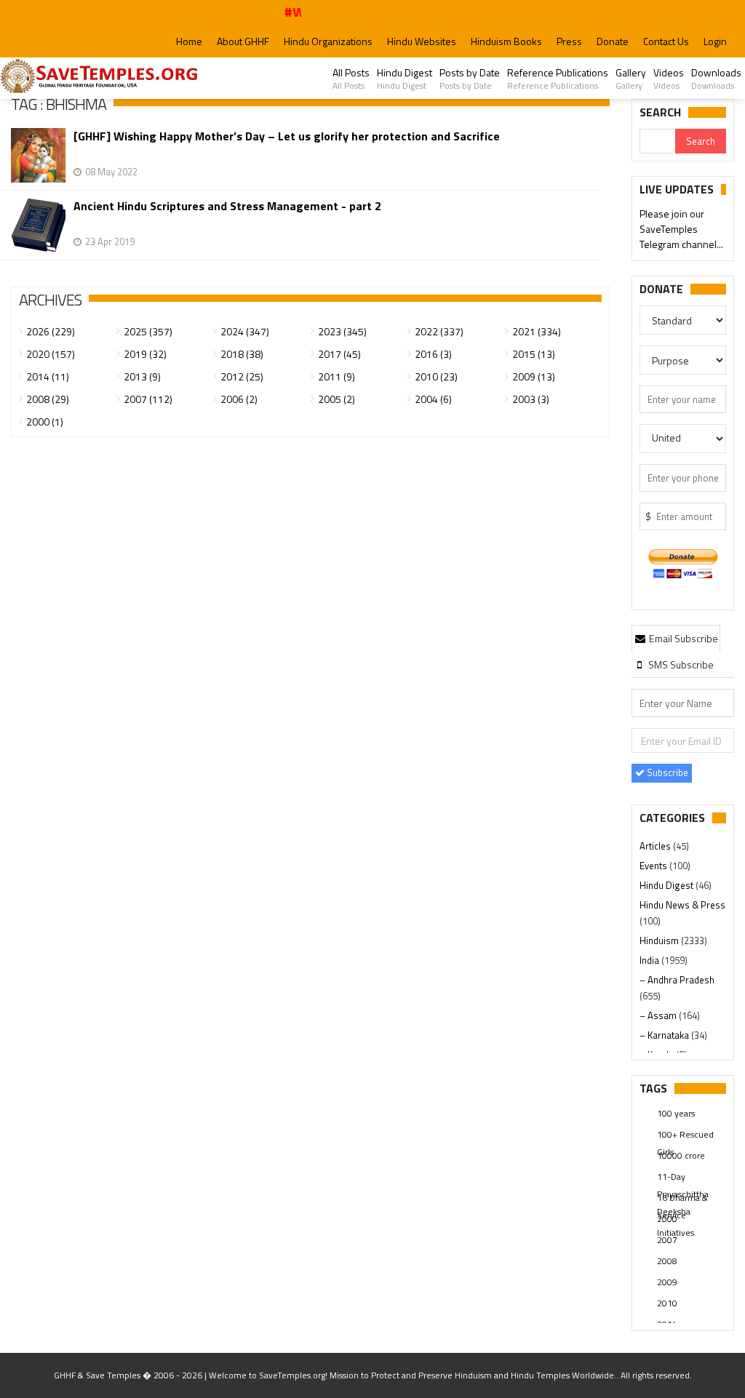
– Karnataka (665, 1035)
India (650, 960)
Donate (613, 41)
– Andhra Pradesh (677, 979)
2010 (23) (436, 376)
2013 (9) (142, 376)
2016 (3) (433, 354)
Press (569, 41)
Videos (668, 78)
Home (189, 41)
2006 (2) (239, 399)
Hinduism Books (506, 41)
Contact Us (666, 41)
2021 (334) (536, 331)
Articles (656, 846)
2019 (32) (145, 354)
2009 (667, 1282)
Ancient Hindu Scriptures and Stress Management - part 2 (227, 206)
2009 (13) (533, 376)
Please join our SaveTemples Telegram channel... (681, 229)
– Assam (659, 1015)
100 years (676, 1113)
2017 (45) (339, 354)
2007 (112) (148, 399)
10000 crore (681, 1155)
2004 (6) (433, 399)
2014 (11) (47, 376)
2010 (667, 1303)
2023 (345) (342, 331)
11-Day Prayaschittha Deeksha (683, 1178)
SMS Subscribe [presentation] (680, 664)
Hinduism (660, 940)
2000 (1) (44, 421)
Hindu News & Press (682, 905)
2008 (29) (47, 399)
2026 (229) (50, 331)
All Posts (351, 78)
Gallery (630, 78)
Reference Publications (557, 78)
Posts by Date (469, 78)
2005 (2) (336, 399)
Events (654, 865)
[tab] (676, 638)
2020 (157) (50, 354)
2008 (667, 1261)
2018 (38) (241, 354)
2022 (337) (439, 331)
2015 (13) (533, 354)
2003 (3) (530, 399)
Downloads (716, 78)
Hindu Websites (421, 41)
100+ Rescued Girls (685, 1135)
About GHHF (243, 41)
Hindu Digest (404, 78)
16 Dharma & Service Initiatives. (682, 1199)
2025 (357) (148, 331)
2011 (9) (336, 376)
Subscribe (666, 772)
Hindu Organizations (328, 41)
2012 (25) (241, 376)
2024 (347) (244, 331)
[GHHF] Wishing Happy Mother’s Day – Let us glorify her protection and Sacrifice (286, 136)
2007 (667, 1240)
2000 (667, 1219)
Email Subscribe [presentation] (682, 638)
